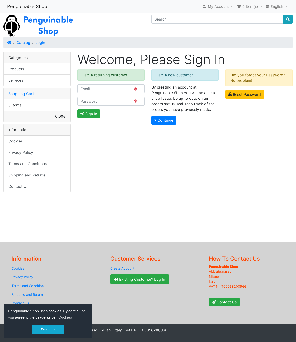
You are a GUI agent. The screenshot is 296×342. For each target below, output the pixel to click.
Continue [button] (48, 329)
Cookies (15, 141)
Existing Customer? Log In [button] (141, 279)
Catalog (23, 42)
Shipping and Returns (27, 175)
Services (15, 80)
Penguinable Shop (27, 6)
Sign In (90, 113)
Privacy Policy (20, 152)
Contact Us (18, 186)
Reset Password (246, 94)
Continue (164, 120)
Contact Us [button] (226, 302)
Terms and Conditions (27, 163)
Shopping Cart (21, 93)
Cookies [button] (65, 317)
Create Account (122, 268)
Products (16, 69)
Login (40, 42)
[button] (217, 6)
